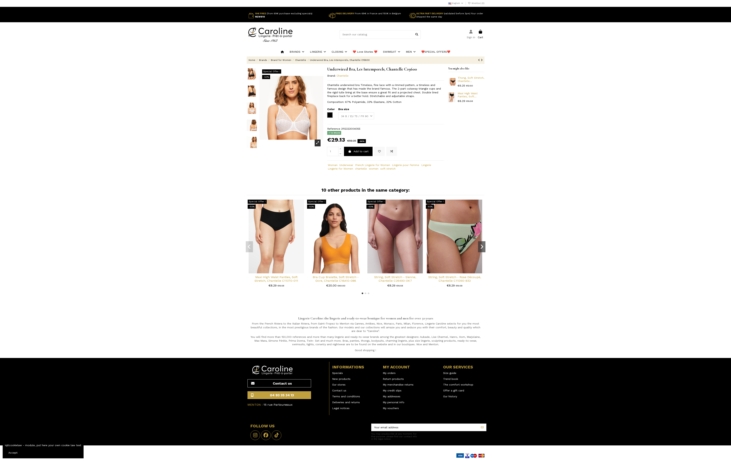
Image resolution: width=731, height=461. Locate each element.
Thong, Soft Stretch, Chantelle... (471, 79)
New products (341, 378)
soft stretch (388, 168)
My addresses (391, 396)
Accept (13, 452)
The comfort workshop (458, 384)
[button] (297, 51)
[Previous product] (479, 60)
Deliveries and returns (346, 402)
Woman (333, 165)
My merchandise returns (398, 384)
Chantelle (343, 75)
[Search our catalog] (417, 34)
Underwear (346, 165)
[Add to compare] (391, 151)
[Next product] (482, 60)
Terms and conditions (346, 396)
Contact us (339, 390)
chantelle (361, 168)
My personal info (393, 402)
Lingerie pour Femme (405, 165)
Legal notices (341, 408)
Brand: (331, 75)
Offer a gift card (453, 390)
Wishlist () (477, 3)
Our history (450, 396)
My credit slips (392, 390)
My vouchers (391, 408)
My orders (389, 373)
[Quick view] (282, 272)
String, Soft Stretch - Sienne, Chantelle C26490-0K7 (395, 278)
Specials (337, 373)
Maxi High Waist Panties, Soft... (468, 95)
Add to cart (361, 151)
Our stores (339, 384)
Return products (393, 378)
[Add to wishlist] (379, 151)
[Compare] (276, 272)
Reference (333, 128)
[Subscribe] (482, 427)
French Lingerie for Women (372, 165)
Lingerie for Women (340, 168)
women (373, 168)
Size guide (449, 373)
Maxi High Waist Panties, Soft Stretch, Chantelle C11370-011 (276, 278)
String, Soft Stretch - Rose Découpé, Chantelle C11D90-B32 (454, 278)
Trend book (450, 378)
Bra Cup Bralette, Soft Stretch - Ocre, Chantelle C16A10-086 (336, 278)
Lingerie (426, 165)
